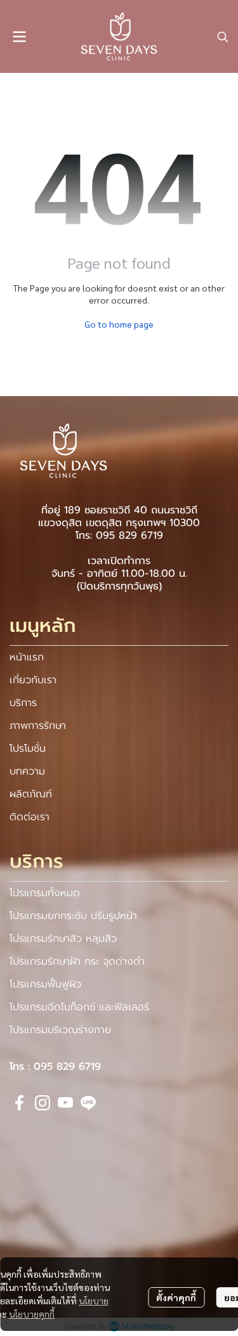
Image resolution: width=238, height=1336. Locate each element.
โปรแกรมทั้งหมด (45, 893)
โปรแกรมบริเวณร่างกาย (60, 1029)
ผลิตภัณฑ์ (31, 794)
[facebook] (20, 1103)
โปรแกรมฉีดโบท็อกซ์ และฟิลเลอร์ (79, 1007)
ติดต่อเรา (30, 817)
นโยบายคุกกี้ (32, 1314)
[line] (88, 1103)
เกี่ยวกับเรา (33, 680)
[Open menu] (19, 36)
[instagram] (42, 1103)
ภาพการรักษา (38, 725)
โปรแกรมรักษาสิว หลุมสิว (63, 938)
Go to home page (119, 324)
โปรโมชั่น (28, 748)
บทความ (27, 771)
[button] (223, 37)
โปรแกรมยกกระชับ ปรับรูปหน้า (73, 915)
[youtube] (65, 1103)
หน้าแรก (27, 657)
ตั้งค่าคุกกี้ (176, 1297)
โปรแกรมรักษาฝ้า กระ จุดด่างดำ (77, 961)
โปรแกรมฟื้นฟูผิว (45, 984)
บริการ (23, 702)
